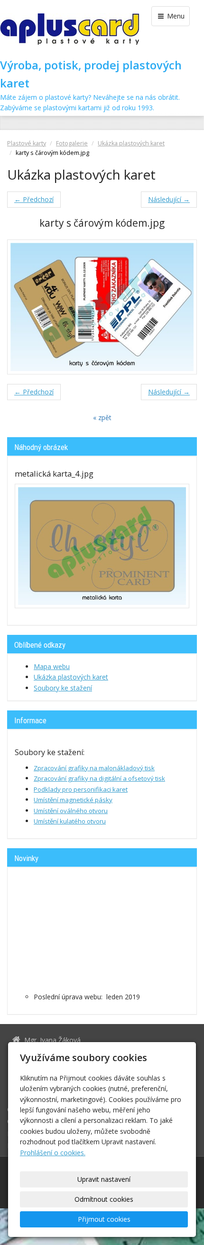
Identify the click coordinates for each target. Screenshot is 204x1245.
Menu (175, 15)
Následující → (169, 199)
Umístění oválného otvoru (71, 810)
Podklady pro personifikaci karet (81, 789)
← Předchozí (34, 199)
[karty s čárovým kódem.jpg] (102, 306)
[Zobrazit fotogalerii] (102, 546)
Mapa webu (52, 666)
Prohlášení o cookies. (52, 1152)
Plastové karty (26, 143)
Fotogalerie (72, 143)
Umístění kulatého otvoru (70, 821)
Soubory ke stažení (63, 687)
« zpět (102, 417)
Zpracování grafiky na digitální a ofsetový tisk (99, 778)
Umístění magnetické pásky (73, 799)
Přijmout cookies (104, 1219)
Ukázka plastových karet (131, 143)
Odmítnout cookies (103, 1199)
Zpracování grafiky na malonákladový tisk (94, 768)
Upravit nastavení (103, 1179)
